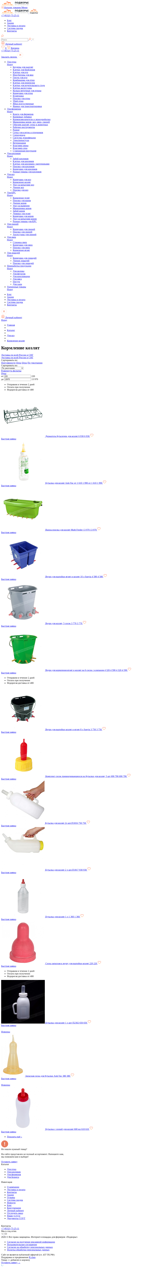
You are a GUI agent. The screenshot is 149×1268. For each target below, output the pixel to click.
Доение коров (19, 203)
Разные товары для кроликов (27, 171)
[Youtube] (5, 1234)
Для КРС (11, 192)
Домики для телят (22, 213)
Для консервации (21, 276)
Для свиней (12, 224)
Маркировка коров (22, 208)
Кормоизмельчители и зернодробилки (31, 119)
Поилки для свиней (22, 232)
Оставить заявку (9, 1161)
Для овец (11, 237)
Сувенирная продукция (24, 151)
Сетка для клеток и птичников (28, 132)
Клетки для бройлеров (24, 69)
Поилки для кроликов (23, 166)
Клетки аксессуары (22, 88)
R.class (32, 1257)
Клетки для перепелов (24, 83)
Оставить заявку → (10, 1262)
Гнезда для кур (20, 77)
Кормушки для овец (23, 245)
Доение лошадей (21, 260)
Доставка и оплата (16, 25)
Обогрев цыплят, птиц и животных (30, 124)
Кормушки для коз (22, 179)
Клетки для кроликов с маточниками (31, 164)
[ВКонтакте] (2, 1234)
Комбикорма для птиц (24, 80)
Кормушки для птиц (23, 93)
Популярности (8, 363)
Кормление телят (21, 198)
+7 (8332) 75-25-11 (10, 15)
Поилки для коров (22, 200)
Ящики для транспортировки (27, 106)
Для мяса (17, 279)
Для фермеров (14, 109)
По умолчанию (35, 363)
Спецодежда (19, 135)
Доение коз (18, 187)
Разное (16, 130)
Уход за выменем (21, 205)
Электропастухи (21, 140)
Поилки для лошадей (23, 263)
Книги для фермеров (23, 114)
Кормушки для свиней (24, 229)
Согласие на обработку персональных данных (30, 1247)
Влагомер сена (20, 148)
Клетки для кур (20, 72)
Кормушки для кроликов (25, 169)
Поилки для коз (20, 190)
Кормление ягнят (21, 250)
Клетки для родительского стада (29, 85)
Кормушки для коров (23, 216)
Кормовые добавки (22, 117)
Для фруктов (19, 273)
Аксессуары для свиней (24, 234)
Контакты (12, 31)
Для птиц (11, 62)
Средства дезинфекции (24, 137)
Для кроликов (14, 153)
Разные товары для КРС (25, 221)
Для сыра (17, 284)
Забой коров (19, 211)
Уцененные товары (16, 287)
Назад (10, 64)
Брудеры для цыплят (23, 67)
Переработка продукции (19, 266)
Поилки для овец (21, 247)
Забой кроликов (21, 158)
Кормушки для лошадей (25, 258)
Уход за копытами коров (25, 219)
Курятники (18, 96)
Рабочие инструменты (24, 127)
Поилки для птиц (21, 98)
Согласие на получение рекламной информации (31, 1242)
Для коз (10, 174)
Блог (9, 20)
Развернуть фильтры (11, 371)
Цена (18, 363)
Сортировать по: (9, 365)
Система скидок (15, 28)
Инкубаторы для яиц (23, 75)
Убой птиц (18, 101)
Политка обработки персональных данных (28, 1250)
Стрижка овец (20, 242)
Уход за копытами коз (23, 185)
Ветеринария (19, 143)
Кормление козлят (22, 182)
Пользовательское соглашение (22, 1244)
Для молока (18, 271)
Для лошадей (13, 253)
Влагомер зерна (20, 145)
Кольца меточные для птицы (27, 90)
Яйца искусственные (23, 103)
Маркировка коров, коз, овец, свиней (31, 122)
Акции (10, 23)
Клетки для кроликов (23, 161)
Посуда (16, 281)
